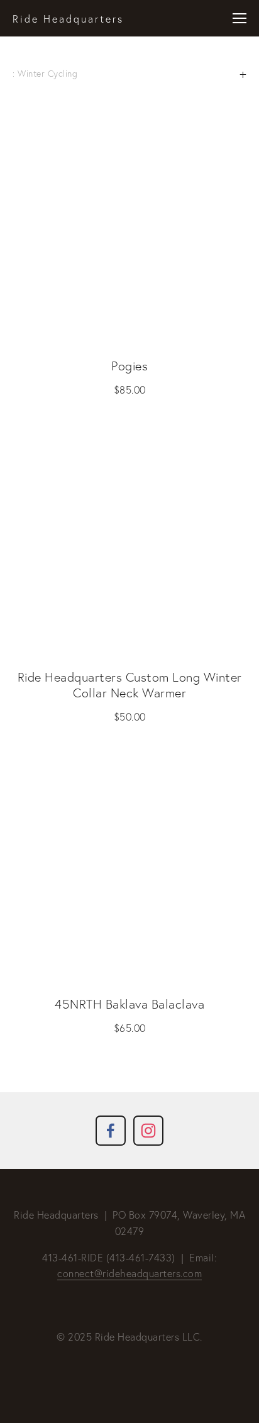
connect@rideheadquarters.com (129, 1273)
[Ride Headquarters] (148, 1131)
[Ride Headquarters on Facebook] (111, 1131)
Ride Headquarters (68, 19)
